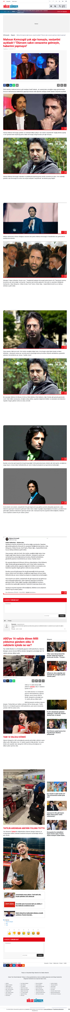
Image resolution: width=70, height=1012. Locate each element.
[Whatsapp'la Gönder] (13, 85)
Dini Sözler (53, 989)
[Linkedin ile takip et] (14, 965)
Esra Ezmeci (53, 987)
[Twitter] (7, 85)
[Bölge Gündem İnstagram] (56, 1)
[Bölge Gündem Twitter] (50, 1)
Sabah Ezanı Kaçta (24, 987)
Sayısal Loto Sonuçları (25, 989)
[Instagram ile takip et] (17, 965)
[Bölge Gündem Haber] (10, 6)
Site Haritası (8, 995)
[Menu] (51, 6)
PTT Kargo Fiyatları (24, 992)
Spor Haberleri (23, 984)
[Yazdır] (17, 85)
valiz (7, 925)
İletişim (61, 963)
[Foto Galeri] (66, 1)
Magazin (13, 35)
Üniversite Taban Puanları (55, 990)
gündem (32, 686)
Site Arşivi (22, 995)
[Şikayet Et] (64, 629)
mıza (51, 1009)
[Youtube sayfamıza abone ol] (10, 965)
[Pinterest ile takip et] (20, 965)
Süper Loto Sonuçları (39, 989)
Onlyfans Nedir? (8, 990)
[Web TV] (63, 1)
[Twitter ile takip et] (7, 965)
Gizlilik (65, 963)
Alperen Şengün (9, 921)
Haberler (7, 983)
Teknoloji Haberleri (54, 984)
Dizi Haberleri (23, 986)
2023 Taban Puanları (9, 992)
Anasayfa (7, 35)
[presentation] (5, 11)
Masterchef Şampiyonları (55, 992)
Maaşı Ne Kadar (8, 993)
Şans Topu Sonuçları (9, 989)
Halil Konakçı (53, 986)
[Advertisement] (35, 191)
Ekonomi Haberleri (39, 983)
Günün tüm (62, 11)
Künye (50, 963)
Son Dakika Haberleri (24, 983)
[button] (58, 85)
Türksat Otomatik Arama (40, 992)
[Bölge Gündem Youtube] (59, 1)
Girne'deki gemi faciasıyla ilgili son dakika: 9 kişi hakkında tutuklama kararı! (30, 11)
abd (7, 923)
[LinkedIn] (10, 85)
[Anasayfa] (4, 1)
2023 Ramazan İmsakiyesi (56, 993)
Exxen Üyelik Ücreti (9, 987)
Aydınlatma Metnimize (59, 1009)
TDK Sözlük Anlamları (40, 990)
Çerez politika (47, 1009)
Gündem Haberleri (54, 983)
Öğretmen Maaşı (24, 993)
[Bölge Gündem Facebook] (53, 1)
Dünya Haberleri (38, 984)
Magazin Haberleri (9, 984)
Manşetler (8, 1)
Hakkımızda (55, 963)
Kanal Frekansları (39, 987)
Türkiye (13, 831)
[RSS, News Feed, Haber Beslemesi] (23, 965)
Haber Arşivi (14, 1)
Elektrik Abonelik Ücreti (40, 986)
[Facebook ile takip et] (4, 965)
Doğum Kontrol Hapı (24, 990)
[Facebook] (4, 85)
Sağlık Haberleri (8, 986)
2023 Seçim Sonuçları (40, 993)
